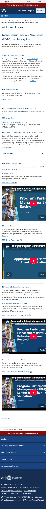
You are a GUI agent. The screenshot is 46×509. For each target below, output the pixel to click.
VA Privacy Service (8, 497)
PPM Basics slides (8, 183)
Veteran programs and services (13, 445)
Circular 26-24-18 (32, 59)
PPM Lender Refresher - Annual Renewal (15, 315)
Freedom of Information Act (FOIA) (14, 487)
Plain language (30, 490)
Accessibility (6, 484)
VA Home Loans (29, 21)
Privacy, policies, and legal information (16, 493)
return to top (6, 418)
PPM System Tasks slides (11, 240)
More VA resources (8, 452)
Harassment (34, 487)
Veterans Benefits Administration (13, 21)
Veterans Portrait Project (34, 500)
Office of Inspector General (11, 490)
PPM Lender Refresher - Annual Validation (15, 371)
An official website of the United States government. (23, 2)
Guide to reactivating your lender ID (13, 122)
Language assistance (9, 466)
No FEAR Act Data (25, 497)
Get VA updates (7, 459)
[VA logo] (3, 10)
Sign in (31, 11)
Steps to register (8, 153)
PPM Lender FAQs (8, 118)
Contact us (5, 439)
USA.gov (38, 497)
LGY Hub (33, 81)
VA (2, 21)
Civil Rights (17, 484)
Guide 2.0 (5, 99)
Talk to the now (22, 5)
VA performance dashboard (12, 500)
